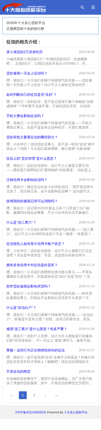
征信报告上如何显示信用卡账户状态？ (35, 244)
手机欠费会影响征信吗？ (25, 116)
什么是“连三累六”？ (21, 222)
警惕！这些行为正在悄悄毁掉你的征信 (35, 350)
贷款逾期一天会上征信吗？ (27, 73)
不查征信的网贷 (18, 371)
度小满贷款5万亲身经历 (24, 52)
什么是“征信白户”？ (21, 308)
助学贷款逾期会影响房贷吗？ (28, 286)
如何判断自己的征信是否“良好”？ (31, 94)
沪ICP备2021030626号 (30, 412)
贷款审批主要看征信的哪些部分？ (32, 137)
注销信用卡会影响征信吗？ (27, 180)
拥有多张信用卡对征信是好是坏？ (32, 265)
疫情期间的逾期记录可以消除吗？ (32, 201)
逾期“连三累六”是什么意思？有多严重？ (36, 329)
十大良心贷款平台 (76, 412)
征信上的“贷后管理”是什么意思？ (31, 158)
